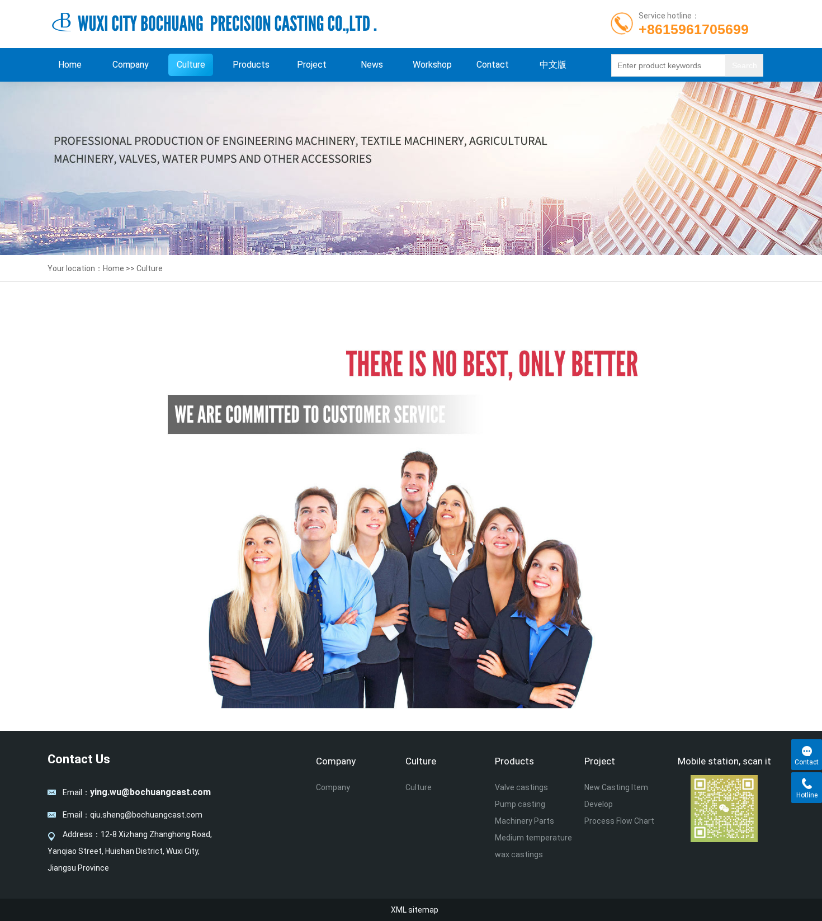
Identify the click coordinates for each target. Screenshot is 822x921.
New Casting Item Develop (616, 796)
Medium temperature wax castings (533, 846)
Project (312, 64)
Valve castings (521, 787)
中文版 (553, 64)
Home (70, 64)
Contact (492, 64)
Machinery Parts (524, 820)
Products (251, 64)
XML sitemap (414, 909)
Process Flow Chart (619, 820)
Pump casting (520, 804)
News (372, 64)
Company (130, 64)
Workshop (432, 64)
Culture (191, 64)
